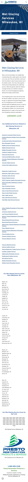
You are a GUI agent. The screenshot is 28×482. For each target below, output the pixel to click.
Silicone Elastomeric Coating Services (11, 249)
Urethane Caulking (6, 251)
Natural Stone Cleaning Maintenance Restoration (14, 224)
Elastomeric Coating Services (9, 171)
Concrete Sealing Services (8, 162)
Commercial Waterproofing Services (11, 156)
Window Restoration (7, 260)
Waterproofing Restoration (8, 253)
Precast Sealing (6, 234)
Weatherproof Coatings (8, 256)
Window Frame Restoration (9, 263)
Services (14, 211)
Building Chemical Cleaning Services (11, 145)
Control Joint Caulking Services (9, 165)
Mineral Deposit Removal (8, 220)
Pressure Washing (6, 244)
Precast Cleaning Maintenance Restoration (12, 230)
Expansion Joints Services (8, 175)
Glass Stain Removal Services (9, 197)
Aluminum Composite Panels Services (11, 135)
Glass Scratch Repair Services (9, 193)
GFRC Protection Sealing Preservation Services (13, 180)
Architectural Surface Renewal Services (11, 141)
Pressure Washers (6, 238)
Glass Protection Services (8, 186)
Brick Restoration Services (8, 143)
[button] (2, 2)
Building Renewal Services (8, 147)
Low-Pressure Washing (8, 214)
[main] (14, 17)
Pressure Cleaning (6, 236)
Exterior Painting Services (8, 178)
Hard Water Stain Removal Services (11, 199)
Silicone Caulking (6, 247)
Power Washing (6, 228)
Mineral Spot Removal (7, 222)
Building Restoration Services (9, 150)
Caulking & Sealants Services (9, 152)
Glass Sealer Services (7, 195)
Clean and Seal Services (8, 154)
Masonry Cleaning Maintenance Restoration (13, 216)
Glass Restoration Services (8, 188)
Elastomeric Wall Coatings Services (10, 173)
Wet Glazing (5, 258)
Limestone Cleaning (7, 211)
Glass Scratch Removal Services (10, 190)
